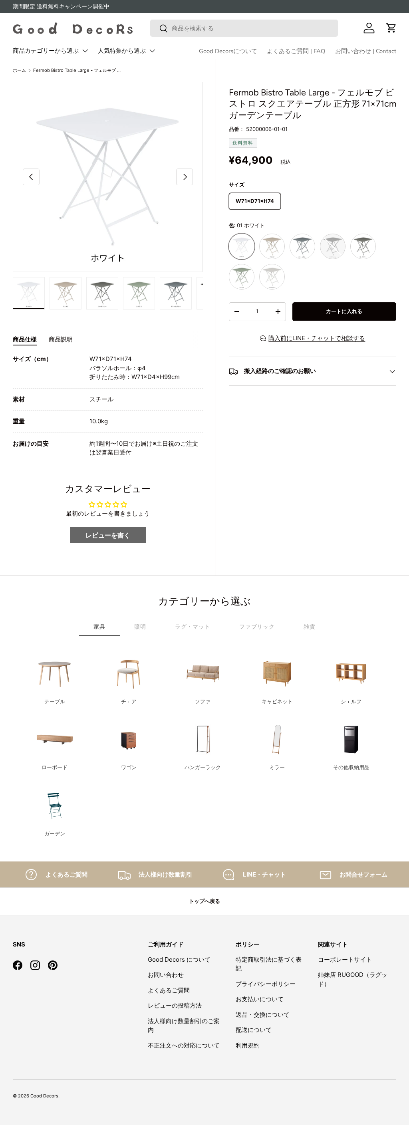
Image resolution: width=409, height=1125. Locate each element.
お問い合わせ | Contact (365, 51)
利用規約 (248, 1045)
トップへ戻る (204, 901)
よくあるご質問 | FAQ (296, 51)
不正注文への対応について (184, 1045)
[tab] (25, 339)
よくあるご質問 (169, 990)
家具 (99, 626)
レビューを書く (107, 535)
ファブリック (257, 626)
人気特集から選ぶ (122, 51)
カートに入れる (344, 311)
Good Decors (44, 1096)
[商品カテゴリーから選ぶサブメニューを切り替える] (85, 51)
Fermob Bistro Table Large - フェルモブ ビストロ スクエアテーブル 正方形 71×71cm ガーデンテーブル (78, 70)
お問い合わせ (166, 974)
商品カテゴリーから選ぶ (46, 51)
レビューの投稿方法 (175, 1005)
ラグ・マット (192, 626)
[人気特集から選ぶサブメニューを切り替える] (152, 51)
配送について (254, 1030)
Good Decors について (179, 959)
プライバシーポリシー (266, 984)
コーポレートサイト (345, 959)
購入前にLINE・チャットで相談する (316, 338)
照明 (140, 626)
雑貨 (310, 626)
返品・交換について (263, 1014)
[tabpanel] (108, 406)
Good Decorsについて (228, 51)
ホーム (19, 70)
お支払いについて (260, 999)
